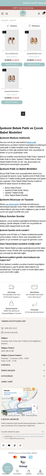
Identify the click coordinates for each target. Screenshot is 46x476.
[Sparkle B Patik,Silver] (11, 78)
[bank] (23, 457)
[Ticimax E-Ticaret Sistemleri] (23, 466)
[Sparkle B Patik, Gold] (34, 40)
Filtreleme (36, 26)
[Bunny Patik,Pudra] (11, 40)
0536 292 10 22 (11, 328)
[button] (3, 88)
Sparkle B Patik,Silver (12, 91)
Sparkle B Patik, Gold (34, 54)
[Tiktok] (15, 445)
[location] (19, 401)
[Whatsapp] (20, 445)
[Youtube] (9, 445)
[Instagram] (3, 445)
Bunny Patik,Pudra (12, 54)
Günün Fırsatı (8, 468)
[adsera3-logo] (23, 462)
